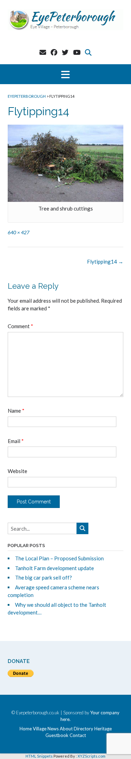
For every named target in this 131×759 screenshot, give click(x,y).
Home (26, 729)
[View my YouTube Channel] (76, 52)
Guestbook (56, 735)
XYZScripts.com (91, 756)
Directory (83, 729)
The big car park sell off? (43, 577)
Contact (78, 735)
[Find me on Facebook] (54, 52)
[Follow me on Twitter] (65, 52)
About (66, 729)
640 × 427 (18, 232)
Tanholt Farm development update (54, 568)
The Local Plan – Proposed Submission (59, 558)
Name (16, 410)
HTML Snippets (39, 756)
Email (16, 441)
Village (39, 729)
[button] (65, 74)
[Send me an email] (42, 52)
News (53, 729)
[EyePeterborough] (65, 19)
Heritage (103, 729)
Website (17, 471)
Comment (20, 326)
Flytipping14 (105, 261)
